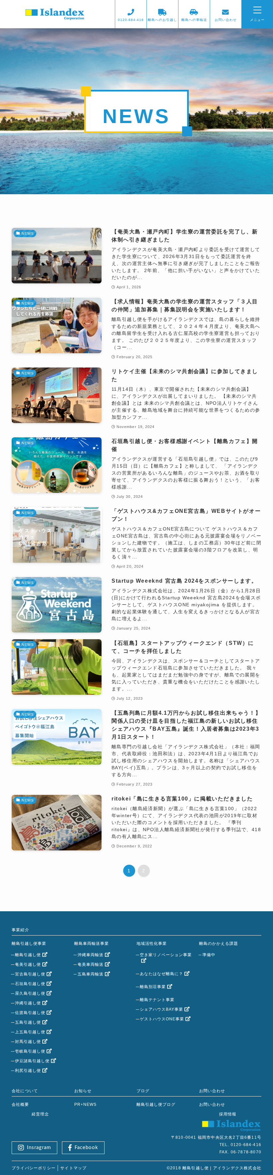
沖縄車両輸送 (91, 955)
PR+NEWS (85, 1104)
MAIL (226, 20)
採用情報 (227, 1114)
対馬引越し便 (28, 1041)
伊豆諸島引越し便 (32, 1061)
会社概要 (20, 1104)
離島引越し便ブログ (155, 1104)
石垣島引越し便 (30, 983)
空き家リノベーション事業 (166, 955)
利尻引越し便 (28, 1070)
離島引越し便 (28, 955)
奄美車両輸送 (91, 964)
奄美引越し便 (28, 964)
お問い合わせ (212, 1104)
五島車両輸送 (91, 974)
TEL (131, 20)
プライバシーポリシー (34, 1168)
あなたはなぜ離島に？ (161, 973)
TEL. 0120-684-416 (240, 1145)
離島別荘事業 (153, 986)
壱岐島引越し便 (30, 1051)
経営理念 (40, 1114)
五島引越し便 (28, 1022)
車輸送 (194, 20)
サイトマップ (73, 1168)
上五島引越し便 (30, 1032)
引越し (162, 20)
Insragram (39, 1147)
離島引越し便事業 (29, 943)
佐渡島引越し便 (30, 1012)
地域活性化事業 (151, 943)
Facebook (86, 1147)
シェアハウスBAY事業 (161, 1009)
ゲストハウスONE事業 (162, 1019)
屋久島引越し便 (30, 993)
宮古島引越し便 (30, 974)
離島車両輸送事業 (91, 943)
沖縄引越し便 (28, 1003)
